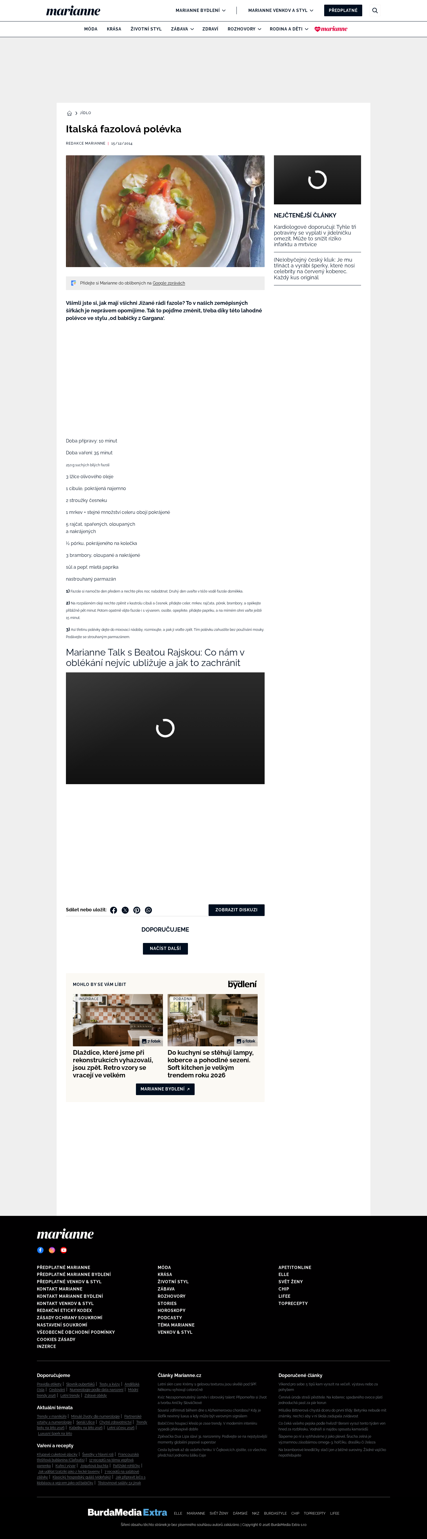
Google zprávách (169, 283)
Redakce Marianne (85, 143)
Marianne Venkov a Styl (278, 10)
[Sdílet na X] (125, 910)
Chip (284, 1289)
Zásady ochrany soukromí (70, 1317)
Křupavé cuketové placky (57, 1454)
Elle (284, 1274)
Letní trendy (70, 1396)
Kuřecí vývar (65, 1466)
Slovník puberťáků (80, 1384)
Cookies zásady (56, 1339)
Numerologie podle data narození (96, 1390)
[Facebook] (40, 1250)
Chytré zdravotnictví (115, 1422)
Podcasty (170, 1317)
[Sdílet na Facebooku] (113, 910)
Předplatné (343, 10)
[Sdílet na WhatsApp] (148, 910)
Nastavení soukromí (62, 1325)
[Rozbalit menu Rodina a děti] (305, 29)
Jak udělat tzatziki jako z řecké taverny (69, 1472)
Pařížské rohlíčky (126, 1466)
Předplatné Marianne (63, 1267)
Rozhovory (242, 29)
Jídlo (85, 113)
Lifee (284, 1296)
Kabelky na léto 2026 (86, 1428)
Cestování (57, 1390)
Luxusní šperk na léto (55, 1434)
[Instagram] (52, 1250)
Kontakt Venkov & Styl (65, 1303)
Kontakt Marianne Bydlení (70, 1296)
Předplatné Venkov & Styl (69, 1281)
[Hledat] (375, 10)
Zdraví (210, 29)
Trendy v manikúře (52, 1416)
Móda (91, 29)
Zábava (179, 29)
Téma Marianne (176, 1325)
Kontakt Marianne (59, 1289)
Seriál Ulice (85, 1422)
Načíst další (165, 948)
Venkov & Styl (175, 1332)
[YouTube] (63, 1250)
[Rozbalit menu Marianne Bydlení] (222, 10)
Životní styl (146, 29)
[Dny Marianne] (331, 29)
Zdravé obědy (96, 1396)
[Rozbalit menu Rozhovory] (258, 29)
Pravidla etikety (49, 1384)
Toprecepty (293, 1303)
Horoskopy (172, 1310)
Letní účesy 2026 (120, 1428)
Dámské (240, 1513)
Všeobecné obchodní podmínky (76, 1332)
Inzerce (46, 1346)
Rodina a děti (286, 29)
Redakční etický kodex (64, 1310)
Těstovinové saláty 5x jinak (119, 1483)
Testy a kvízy (109, 1384)
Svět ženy (291, 1281)
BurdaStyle (275, 1513)
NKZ (255, 1513)
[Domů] (78, 10)
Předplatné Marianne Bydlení (74, 1274)
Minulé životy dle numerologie (95, 1416)
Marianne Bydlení (198, 10)
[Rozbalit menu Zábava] (190, 29)
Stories (167, 1303)
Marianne (196, 1513)
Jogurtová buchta (94, 1466)
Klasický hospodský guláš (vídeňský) (82, 1477)
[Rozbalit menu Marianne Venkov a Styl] (310, 10)
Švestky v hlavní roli (98, 1454)
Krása (114, 29)
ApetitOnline (295, 1267)
